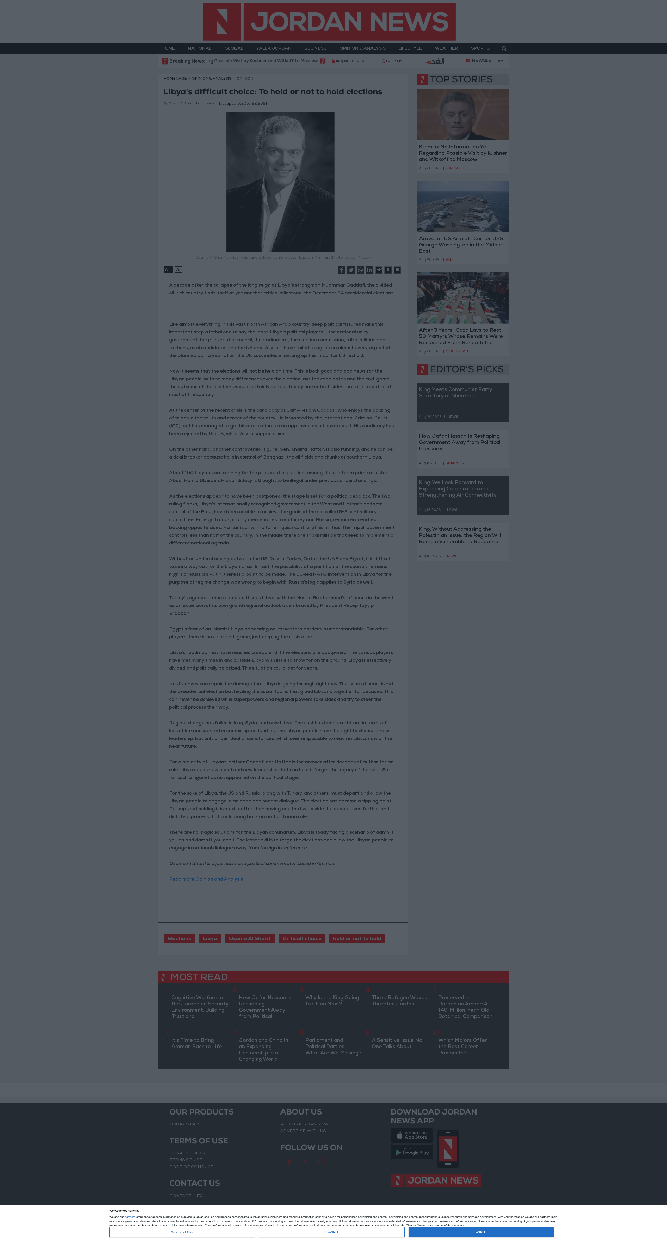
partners (130, 1217)
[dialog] (333, 1225)
